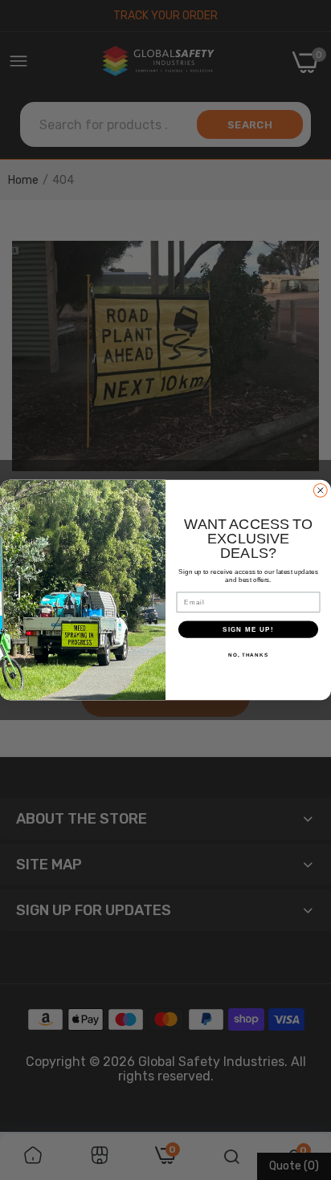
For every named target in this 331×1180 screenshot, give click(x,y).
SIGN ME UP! (248, 629)
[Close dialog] (320, 490)
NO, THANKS (248, 654)
